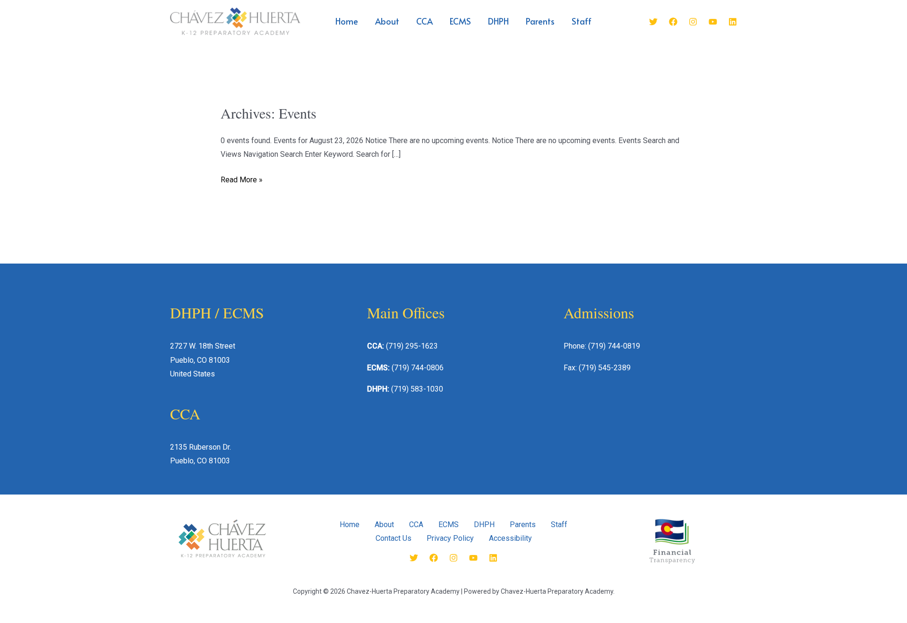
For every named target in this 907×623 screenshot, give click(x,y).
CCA (424, 21)
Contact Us (393, 538)
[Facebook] (673, 21)
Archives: (269, 112)
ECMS (460, 21)
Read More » (242, 178)
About (387, 21)
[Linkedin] (732, 21)
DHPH (498, 21)
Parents (540, 21)
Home (346, 21)
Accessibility (510, 538)
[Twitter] (653, 21)
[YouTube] (713, 21)
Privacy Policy (450, 538)
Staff (581, 21)
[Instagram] (693, 21)
